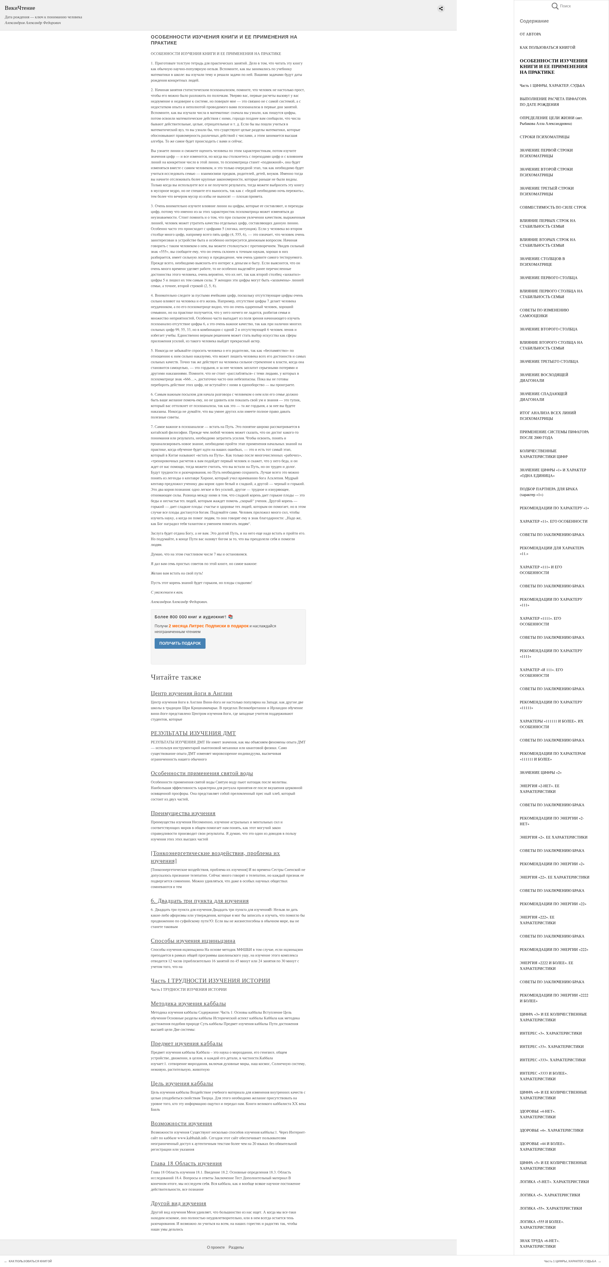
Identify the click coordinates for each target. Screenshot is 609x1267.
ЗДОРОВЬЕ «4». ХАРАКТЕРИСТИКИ (552, 1130)
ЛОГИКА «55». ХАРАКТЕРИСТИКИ (551, 1208)
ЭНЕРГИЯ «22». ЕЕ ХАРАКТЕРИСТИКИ (554, 876)
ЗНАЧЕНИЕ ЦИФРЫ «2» (541, 772)
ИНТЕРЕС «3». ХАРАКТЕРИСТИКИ (551, 1033)
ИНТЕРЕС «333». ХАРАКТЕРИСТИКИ (553, 1059)
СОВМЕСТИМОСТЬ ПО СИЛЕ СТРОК (553, 207)
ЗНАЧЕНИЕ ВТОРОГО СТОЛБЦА (549, 328)
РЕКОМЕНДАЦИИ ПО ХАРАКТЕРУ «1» (554, 507)
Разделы (236, 1247)
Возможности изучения (181, 1123)
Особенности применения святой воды (202, 773)
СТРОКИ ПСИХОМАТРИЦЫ (545, 136)
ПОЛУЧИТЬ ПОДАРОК (180, 643)
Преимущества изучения (183, 813)
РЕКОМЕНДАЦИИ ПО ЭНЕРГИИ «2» (552, 863)
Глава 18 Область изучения (186, 1163)
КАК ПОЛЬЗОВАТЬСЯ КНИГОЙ (547, 47)
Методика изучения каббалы (188, 1003)
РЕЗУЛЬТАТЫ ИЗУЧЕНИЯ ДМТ (193, 733)
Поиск (560, 6)
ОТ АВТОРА (530, 33)
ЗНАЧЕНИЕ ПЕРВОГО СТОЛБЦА (549, 277)
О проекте (216, 1247)
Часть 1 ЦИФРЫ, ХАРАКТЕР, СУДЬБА (552, 85)
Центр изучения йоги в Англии (191, 693)
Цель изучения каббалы (182, 1083)
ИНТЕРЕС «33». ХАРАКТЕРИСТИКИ (552, 1046)
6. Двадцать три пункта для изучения (200, 900)
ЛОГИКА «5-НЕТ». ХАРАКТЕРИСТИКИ (554, 1181)
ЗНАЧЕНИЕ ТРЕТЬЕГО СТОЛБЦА (549, 361)
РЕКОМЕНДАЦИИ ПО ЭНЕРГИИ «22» (553, 903)
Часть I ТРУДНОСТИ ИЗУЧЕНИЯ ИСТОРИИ (210, 980)
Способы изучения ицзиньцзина (193, 940)
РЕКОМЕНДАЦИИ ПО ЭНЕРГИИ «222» (554, 949)
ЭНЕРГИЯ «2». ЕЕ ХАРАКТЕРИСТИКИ (554, 837)
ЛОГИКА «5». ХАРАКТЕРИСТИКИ (550, 1194)
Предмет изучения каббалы (187, 1043)
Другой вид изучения (178, 1203)
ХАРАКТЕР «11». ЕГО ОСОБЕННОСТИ (554, 521)
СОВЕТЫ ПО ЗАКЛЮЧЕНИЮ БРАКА (552, 534)
